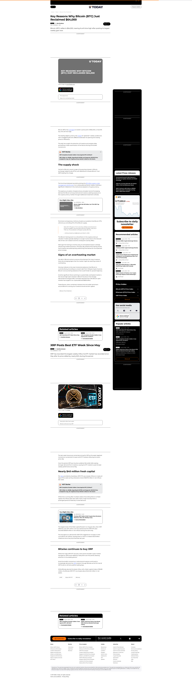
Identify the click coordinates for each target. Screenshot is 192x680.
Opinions (70, 648)
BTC (119, 197)
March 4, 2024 (86, 233)
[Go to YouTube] (136, 311)
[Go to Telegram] (130, 311)
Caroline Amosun (65, 337)
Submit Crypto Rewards (119, 648)
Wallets (103, 659)
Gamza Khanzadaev (80, 519)
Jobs (132, 659)
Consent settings (135, 652)
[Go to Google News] (65, 89)
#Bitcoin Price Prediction (65, 290)
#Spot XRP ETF (69, 577)
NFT (102, 657)
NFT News (52, 659)
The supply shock (64, 95)
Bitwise (128, 332)
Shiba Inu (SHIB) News (121, 353)
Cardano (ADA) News (55, 650)
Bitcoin (123, 342)
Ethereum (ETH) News (55, 648)
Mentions (115, 662)
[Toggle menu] (53, 7)
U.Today (68, 410)
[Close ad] (138, 0)
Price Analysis (83, 644)
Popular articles (123, 324)
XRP (117, 332)
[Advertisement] (80, 45)
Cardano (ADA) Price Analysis (86, 652)
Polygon (103, 652)
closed (80, 135)
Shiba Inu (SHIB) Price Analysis (86, 655)
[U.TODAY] (96, 6)
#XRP (60, 577)
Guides (102, 644)
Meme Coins (104, 654)
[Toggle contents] (76, 298)
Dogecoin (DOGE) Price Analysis (87, 654)
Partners (115, 659)
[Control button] (108, 23)
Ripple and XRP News (55, 652)
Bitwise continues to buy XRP (66, 423)
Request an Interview (118, 652)
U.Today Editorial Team (123, 243)
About (132, 644)
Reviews (118, 238)
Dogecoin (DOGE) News (56, 655)
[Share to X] (105, 23)
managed (71, 129)
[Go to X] (118, 311)
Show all (127, 299)
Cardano (103, 650)
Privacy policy (134, 650)
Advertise (115, 644)
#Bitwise (78, 577)
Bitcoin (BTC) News (55, 647)
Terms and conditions (136, 648)
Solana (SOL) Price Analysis (85, 662)
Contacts (133, 647)
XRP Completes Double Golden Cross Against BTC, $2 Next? (75, 155)
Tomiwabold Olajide (88, 338)
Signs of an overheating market (67, 98)
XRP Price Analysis (83, 650)
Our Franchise (134, 657)
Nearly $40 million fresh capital (67, 421)
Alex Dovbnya (60, 23)
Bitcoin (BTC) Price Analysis (85, 647)
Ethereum (103, 648)
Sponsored (115, 657)
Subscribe (128, 227)
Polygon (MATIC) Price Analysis (86, 659)
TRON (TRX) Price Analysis (85, 657)
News (52, 23)
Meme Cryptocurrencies (56, 657)
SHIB (134, 353)
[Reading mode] (79, 298)
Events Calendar (117, 661)
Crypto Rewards (117, 655)
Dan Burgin (120, 268)
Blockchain (103, 647)
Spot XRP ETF (122, 332)
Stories (70, 644)
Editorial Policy (134, 655)
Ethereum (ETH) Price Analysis (86, 648)
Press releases (116, 654)
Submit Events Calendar (119, 650)
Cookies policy (134, 654)
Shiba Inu (129, 353)
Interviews (118, 252)
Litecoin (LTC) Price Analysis (86, 661)
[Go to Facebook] (124, 311)
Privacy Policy (65, 676)
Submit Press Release (118, 647)
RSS (132, 661)
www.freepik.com (70, 84)
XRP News (118, 342)
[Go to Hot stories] (100, 152)
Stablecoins (104, 655)
